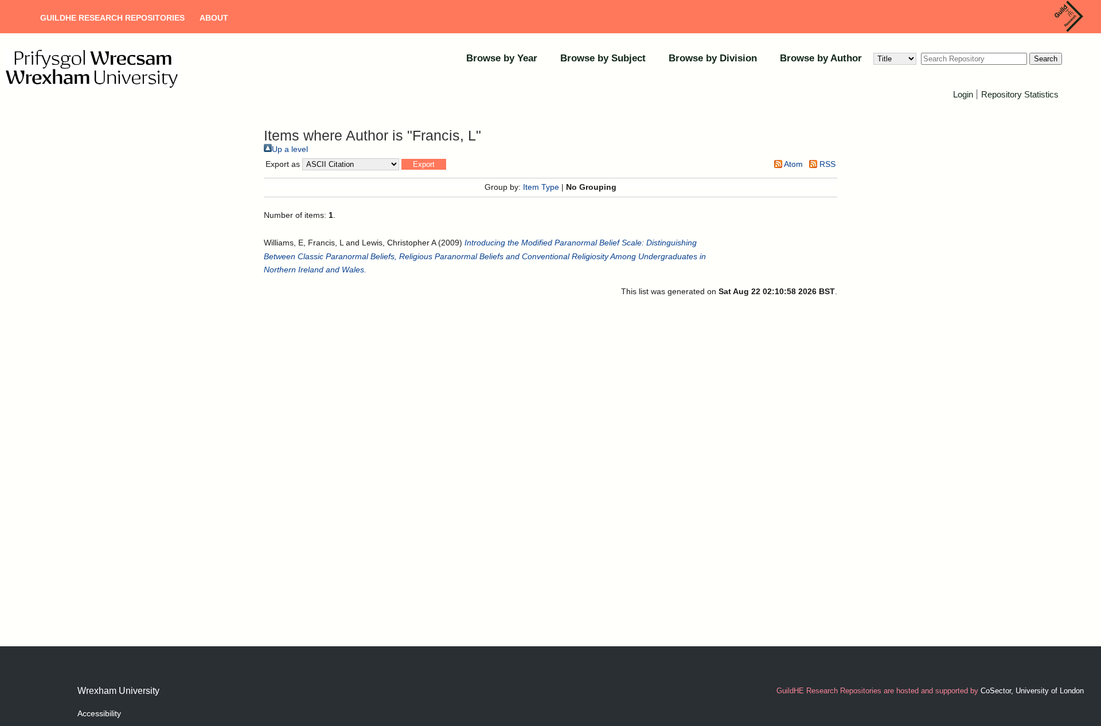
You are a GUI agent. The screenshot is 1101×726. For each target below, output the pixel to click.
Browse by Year (501, 58)
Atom (792, 164)
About (214, 17)
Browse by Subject (603, 58)
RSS (826, 164)
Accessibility (99, 713)
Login (963, 94)
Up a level (290, 149)
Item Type (541, 187)
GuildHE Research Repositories (112, 17)
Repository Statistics (1020, 94)
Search (1045, 58)
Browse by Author (821, 58)
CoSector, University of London (1032, 690)
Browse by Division (713, 58)
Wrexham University (118, 691)
